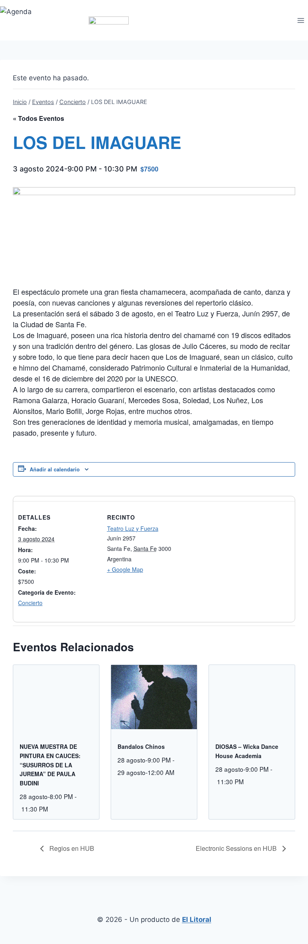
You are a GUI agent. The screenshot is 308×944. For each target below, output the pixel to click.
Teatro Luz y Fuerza (132, 528)
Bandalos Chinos (141, 746)
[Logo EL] (108, 20)
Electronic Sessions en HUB (237, 848)
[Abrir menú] (300, 20)
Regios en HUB (71, 848)
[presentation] (56, 697)
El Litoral (196, 919)
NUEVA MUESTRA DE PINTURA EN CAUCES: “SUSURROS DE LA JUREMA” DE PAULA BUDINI (50, 764)
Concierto (30, 603)
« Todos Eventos (38, 118)
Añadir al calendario (55, 469)
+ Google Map (125, 569)
